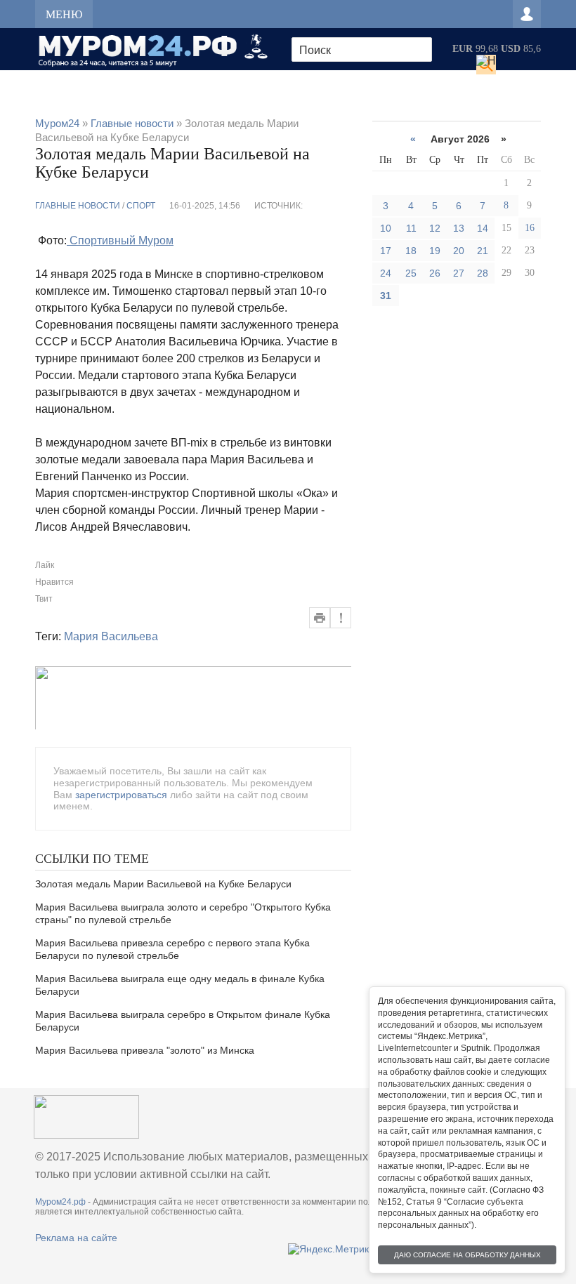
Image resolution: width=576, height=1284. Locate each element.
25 (411, 273)
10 (385, 228)
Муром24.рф (60, 1202)
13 (458, 228)
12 (434, 228)
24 (385, 273)
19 (434, 250)
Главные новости (77, 206)
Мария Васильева (111, 636)
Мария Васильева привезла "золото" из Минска (144, 1050)
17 (385, 250)
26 (434, 273)
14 (482, 228)
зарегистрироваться (121, 794)
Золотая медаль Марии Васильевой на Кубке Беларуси (163, 883)
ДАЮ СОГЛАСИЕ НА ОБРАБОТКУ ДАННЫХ (467, 1255)
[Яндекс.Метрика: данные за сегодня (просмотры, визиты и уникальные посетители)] (331, 1249)
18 (411, 250)
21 (482, 250)
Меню (64, 14)
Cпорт (140, 206)
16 (530, 228)
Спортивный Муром (120, 240)
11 (411, 228)
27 (458, 273)
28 (482, 273)
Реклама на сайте (76, 1237)
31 (385, 295)
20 (458, 250)
